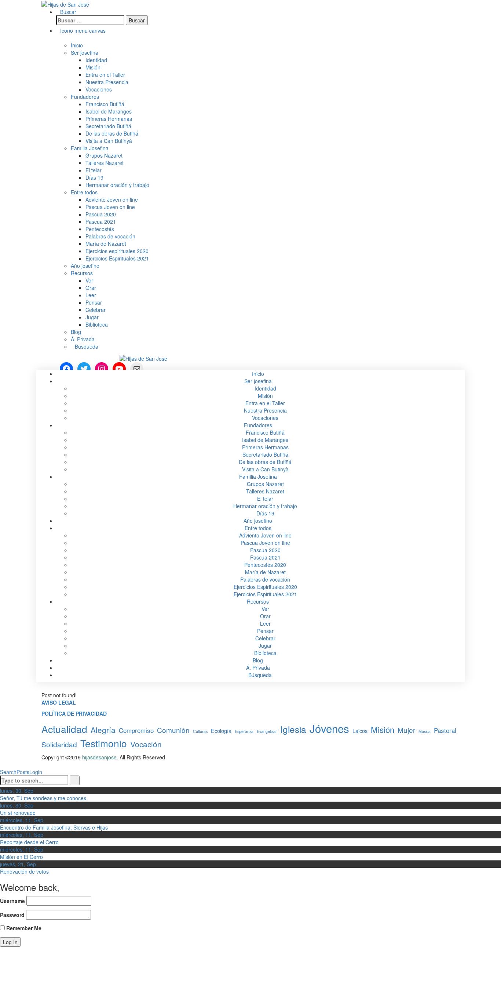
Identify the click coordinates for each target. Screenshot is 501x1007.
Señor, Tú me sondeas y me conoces (43, 798)
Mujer (406, 730)
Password (12, 914)
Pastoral (445, 730)
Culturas (200, 731)
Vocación (146, 744)
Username (12, 900)
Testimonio (103, 743)
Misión (382, 729)
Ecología (221, 730)
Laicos (359, 730)
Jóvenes (329, 728)
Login (35, 772)
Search (8, 772)
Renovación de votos (24, 871)
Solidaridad (59, 744)
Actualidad (64, 729)
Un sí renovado (18, 812)
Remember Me (23, 928)
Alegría (103, 729)
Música (424, 731)
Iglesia (293, 729)
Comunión (173, 730)
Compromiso (136, 730)
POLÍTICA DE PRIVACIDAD (74, 713)
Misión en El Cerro (21, 856)
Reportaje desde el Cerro (29, 842)
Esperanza (244, 731)
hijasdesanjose (99, 757)
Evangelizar (267, 731)
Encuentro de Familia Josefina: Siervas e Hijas (54, 827)
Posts (23, 772)
